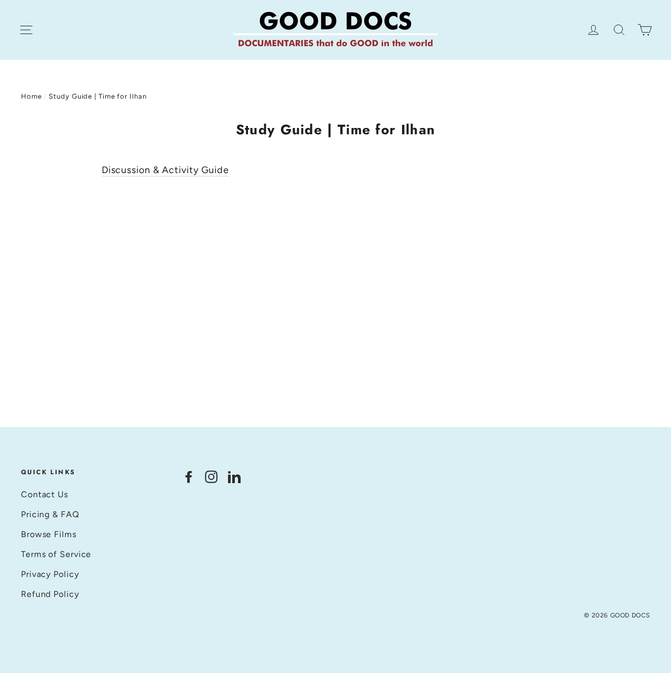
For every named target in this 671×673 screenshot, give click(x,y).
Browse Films (49, 534)
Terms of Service (56, 554)
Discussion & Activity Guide (165, 170)
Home (31, 96)
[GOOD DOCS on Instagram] (211, 476)
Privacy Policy (50, 574)
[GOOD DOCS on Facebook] (188, 476)
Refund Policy (50, 594)
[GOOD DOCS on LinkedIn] (234, 476)
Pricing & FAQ (50, 514)
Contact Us (44, 494)
